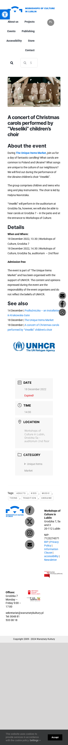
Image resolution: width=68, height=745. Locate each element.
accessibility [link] (51, 556)
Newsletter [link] (50, 560)
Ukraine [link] (46, 498)
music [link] (46, 493)
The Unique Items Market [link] (31, 152)
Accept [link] (55, 737)
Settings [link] (34, 740)
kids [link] (34, 493)
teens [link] (14, 498)
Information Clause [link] (51, 551)
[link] (31, 6)
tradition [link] (29, 498)
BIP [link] (46, 542)
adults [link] (21, 493)
